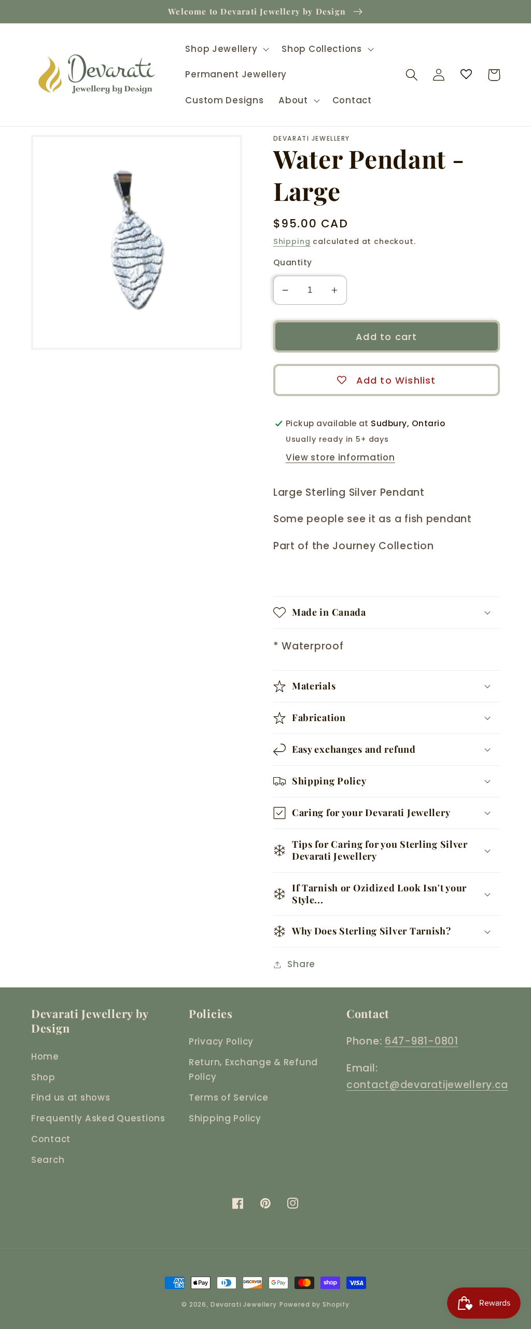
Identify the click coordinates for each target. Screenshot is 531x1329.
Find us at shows (70, 1097)
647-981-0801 (421, 1041)
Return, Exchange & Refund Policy (253, 1069)
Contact (51, 1139)
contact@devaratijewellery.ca (427, 1085)
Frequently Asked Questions (98, 1118)
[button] (226, 49)
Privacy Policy (221, 1041)
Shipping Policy (225, 1118)
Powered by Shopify (315, 1304)
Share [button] (301, 964)
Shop (43, 1077)
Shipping (292, 241)
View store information (340, 457)
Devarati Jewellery (244, 1304)
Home (45, 1056)
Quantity (292, 262)
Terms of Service (229, 1097)
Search (47, 1160)
